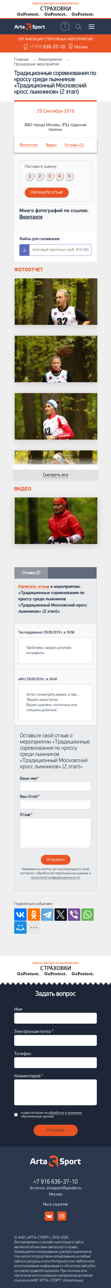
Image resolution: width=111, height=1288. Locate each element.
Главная (21, 60)
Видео (51, 145)
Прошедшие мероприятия (36, 64)
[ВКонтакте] (20, 914)
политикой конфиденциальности (55, 877)
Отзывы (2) (74, 145)
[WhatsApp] (87, 914)
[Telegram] (47, 914)
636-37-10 (47, 47)
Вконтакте (31, 217)
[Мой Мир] (20, 927)
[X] (60, 914)
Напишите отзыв (47, 192)
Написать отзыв (33, 587)
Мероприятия (50, 60)
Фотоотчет (28, 145)
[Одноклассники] (34, 914)
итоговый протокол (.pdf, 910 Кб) (61, 250)
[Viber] (74, 914)
